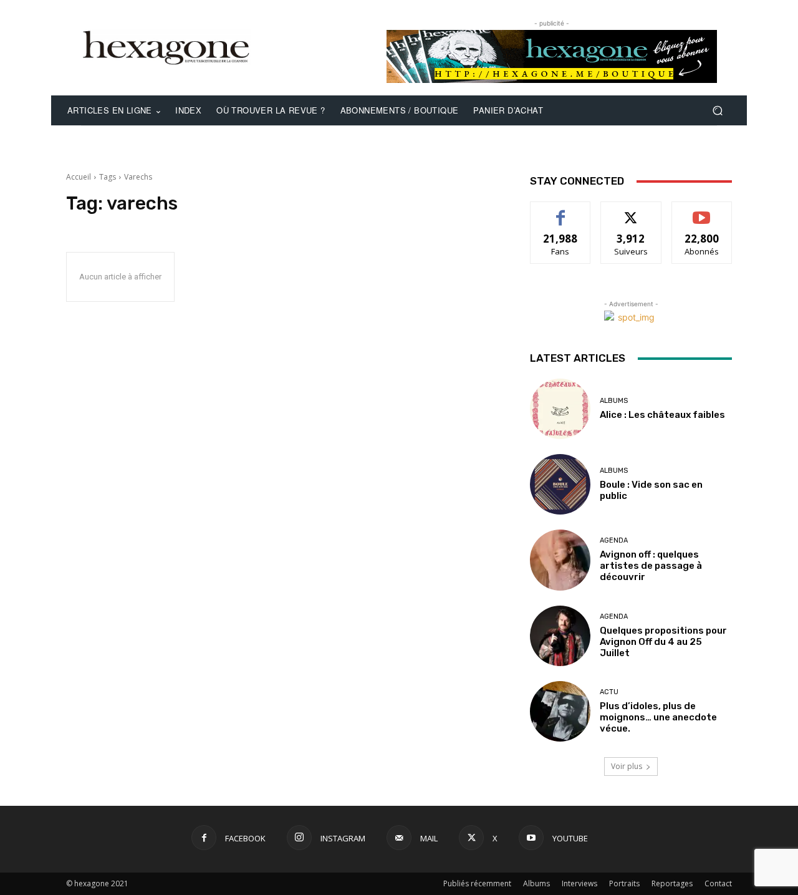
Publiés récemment (477, 883)
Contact (718, 883)
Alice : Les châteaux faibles (662, 414)
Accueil (78, 177)
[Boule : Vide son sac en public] (560, 484)
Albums (614, 400)
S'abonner (702, 211)
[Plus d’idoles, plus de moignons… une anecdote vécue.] (560, 711)
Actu (609, 692)
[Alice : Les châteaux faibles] (560, 409)
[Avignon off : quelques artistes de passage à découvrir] (560, 560)
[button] (717, 110)
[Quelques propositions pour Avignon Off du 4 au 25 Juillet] (560, 636)
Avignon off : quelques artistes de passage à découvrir (651, 566)
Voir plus (626, 766)
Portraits (624, 883)
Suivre (631, 211)
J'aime (560, 211)
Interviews (579, 883)
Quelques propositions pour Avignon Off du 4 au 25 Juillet (663, 642)
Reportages (672, 883)
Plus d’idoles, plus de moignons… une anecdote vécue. (658, 717)
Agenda (614, 540)
